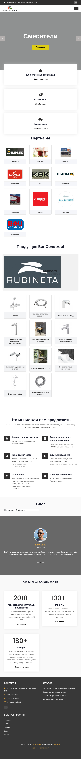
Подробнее (40, 47)
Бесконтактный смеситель (53, 699)
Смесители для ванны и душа (54, 695)
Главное (7, 720)
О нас (6, 723)
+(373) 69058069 (12, 698)
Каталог (7, 727)
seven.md (57, 744)
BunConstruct (36, 744)
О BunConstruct (40, 104)
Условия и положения (40, 748)
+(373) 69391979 (12, 694)
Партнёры (59, 621)
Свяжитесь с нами (40, 129)
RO (76, 2)
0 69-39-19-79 (11, 2)
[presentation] (2, 38)
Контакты (7, 734)
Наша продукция (41, 79)
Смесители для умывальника (54, 692)
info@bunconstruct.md (29, 2)
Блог (6, 731)
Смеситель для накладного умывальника (59, 688)
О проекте (21, 624)
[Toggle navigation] (76, 8)
